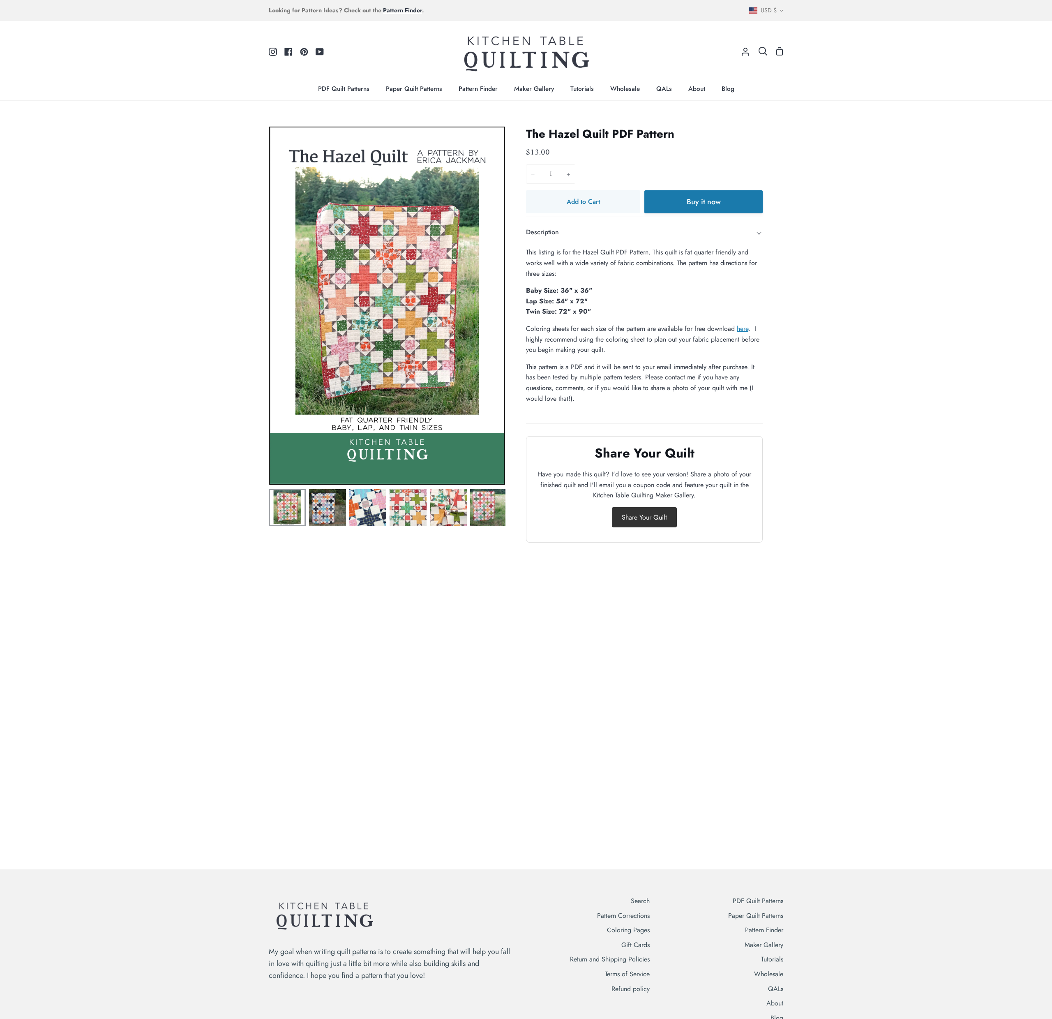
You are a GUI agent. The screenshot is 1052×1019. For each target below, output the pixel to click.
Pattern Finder (764, 930)
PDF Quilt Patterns (758, 901)
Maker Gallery (764, 945)
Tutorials (772, 959)
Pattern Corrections (623, 915)
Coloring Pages (628, 930)
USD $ (769, 10)
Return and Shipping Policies (610, 959)
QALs (775, 989)
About (774, 1003)
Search (640, 901)
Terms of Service (627, 974)
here (742, 328)
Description (542, 232)
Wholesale (768, 974)
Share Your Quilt (644, 517)
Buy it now (704, 201)
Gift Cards (635, 945)
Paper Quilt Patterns (755, 915)
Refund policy (630, 989)
